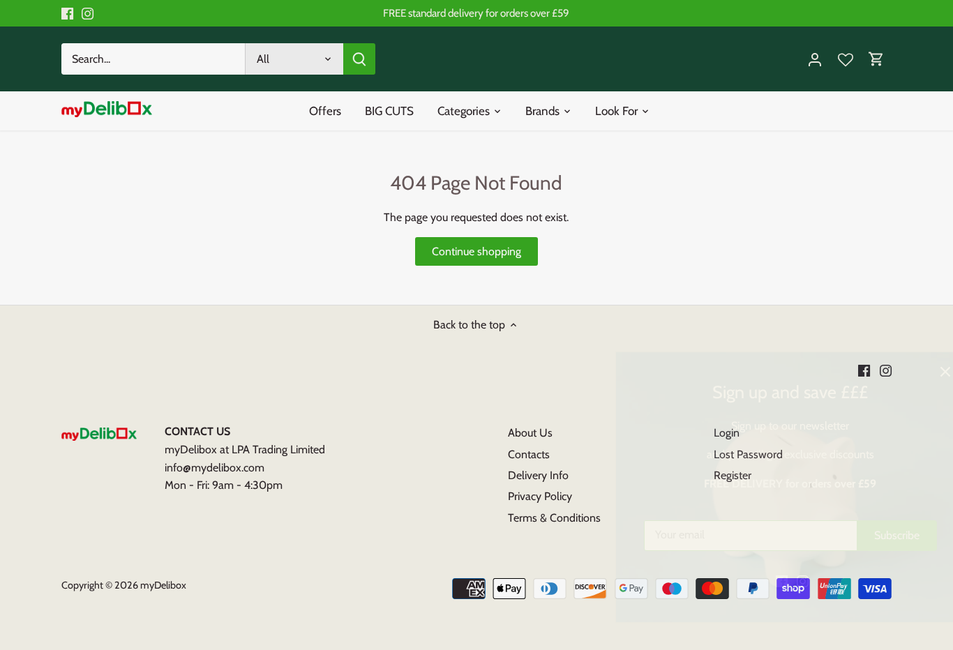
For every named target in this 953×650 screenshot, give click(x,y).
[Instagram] (763, 581)
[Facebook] (742, 581)
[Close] (905, 371)
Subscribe (857, 535)
